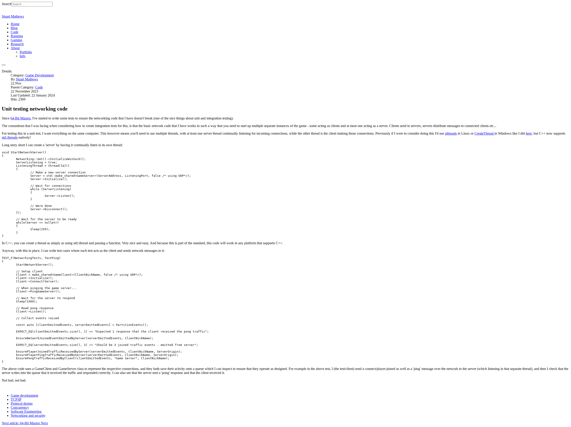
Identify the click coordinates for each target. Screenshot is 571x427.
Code (39, 87)
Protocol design (22, 403)
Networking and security (28, 415)
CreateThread (484, 133)
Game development (24, 395)
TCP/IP (16, 399)
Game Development (39, 75)
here (529, 133)
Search (6, 4)
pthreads (451, 133)
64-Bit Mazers (20, 118)
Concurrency (20, 407)
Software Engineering (26, 411)
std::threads (10, 137)
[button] (15, 48)
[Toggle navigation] (3, 65)
